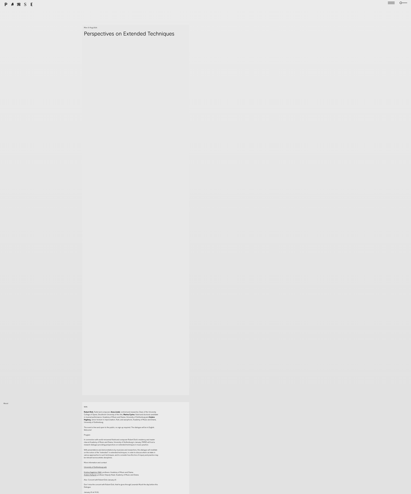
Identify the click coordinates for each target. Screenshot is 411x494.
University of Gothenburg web (95, 467)
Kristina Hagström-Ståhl (93, 472)
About (5, 403)
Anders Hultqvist (90, 475)
